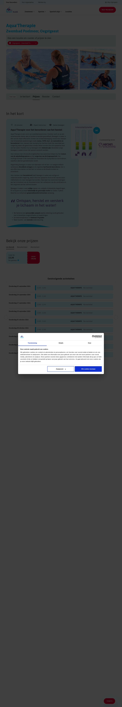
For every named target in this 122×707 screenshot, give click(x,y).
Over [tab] (89, 343)
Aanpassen (59, 369)
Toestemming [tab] (32, 343)
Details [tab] (61, 343)
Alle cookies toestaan (88, 369)
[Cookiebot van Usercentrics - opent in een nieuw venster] (93, 336)
